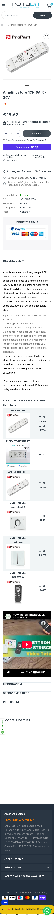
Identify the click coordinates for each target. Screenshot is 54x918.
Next (48, 764)
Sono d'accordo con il (26, 140)
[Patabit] (26, 5)
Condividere (12, 160)
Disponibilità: (10, 195)
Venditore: (9, 203)
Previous (5, 764)
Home (4, 25)
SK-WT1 (43, 454)
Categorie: (9, 207)
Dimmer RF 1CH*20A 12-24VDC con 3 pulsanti (27, 781)
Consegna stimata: (18, 178)
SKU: (5, 199)
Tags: (6, 212)
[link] (47, 733)
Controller (26, 207)
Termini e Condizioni (36, 140)
